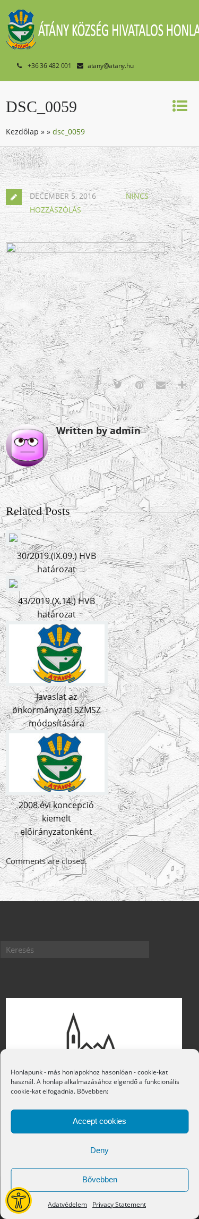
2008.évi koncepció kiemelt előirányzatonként (56, 818)
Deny (99, 1150)
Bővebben (99, 1179)
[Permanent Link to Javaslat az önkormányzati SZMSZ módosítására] (57, 683)
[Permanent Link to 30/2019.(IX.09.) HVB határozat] (13, 542)
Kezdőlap (22, 131)
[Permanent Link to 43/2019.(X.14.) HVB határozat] (13, 587)
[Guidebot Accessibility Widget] (18, 1200)
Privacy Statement (119, 1204)
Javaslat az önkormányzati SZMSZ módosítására (56, 710)
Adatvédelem (67, 1204)
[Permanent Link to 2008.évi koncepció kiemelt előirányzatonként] (57, 791)
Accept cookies (99, 1120)
